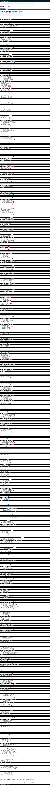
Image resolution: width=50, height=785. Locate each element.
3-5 (10, 695)
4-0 (10, 50)
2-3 (8, 554)
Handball (13, 3)
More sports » (32, 3)
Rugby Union (27, 3)
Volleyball (16, 3)
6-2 (14, 57)
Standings (10, 19)
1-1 (10, 76)
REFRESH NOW (2, 8)
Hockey (4, 3)
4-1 (10, 162)
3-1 (13, 60)
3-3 (11, 338)
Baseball (19, 3)
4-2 (12, 284)
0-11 (13, 416)
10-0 (12, 521)
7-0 (8, 89)
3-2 (11, 77)
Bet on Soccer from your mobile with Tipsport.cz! (8, 775)
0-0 (11, 33)
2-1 (12, 78)
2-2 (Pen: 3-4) (11, 194)
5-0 (13, 156)
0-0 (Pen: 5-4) (15, 25)
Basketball (9, 3)
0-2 (11, 49)
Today (1, 4)
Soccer (1, 3)
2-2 (7, 256)
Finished (7, 6)
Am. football (23, 3)
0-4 (10, 491)
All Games (2, 6)
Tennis (7, 3)
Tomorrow (7, 4)
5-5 (9, 145)
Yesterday (4, 4)
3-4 (10, 268)
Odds (10, 6)
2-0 (11, 152)
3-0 (13, 87)
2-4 (12, 349)
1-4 (12, 230)
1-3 (8, 321)
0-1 (13, 47)
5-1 (11, 96)
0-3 (7, 430)
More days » (12, 4)
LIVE (5, 6)
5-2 (16, 752)
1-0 (15, 26)
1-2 (10, 55)
